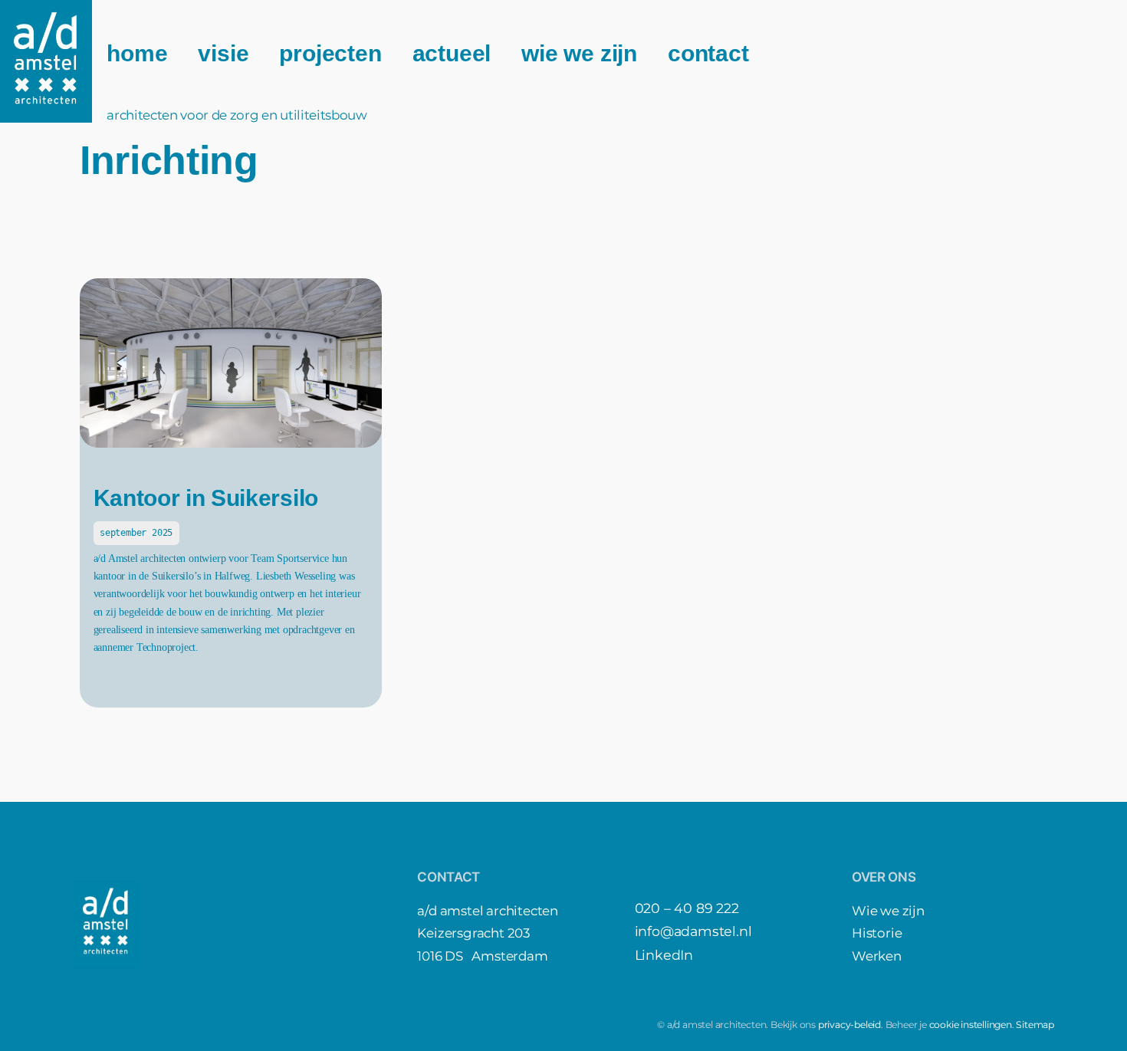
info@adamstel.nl (693, 931)
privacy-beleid (849, 1024)
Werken (877, 956)
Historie (877, 933)
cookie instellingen (970, 1024)
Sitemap (1035, 1024)
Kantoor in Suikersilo (206, 498)
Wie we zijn (888, 910)
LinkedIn (664, 955)
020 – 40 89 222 (687, 908)
